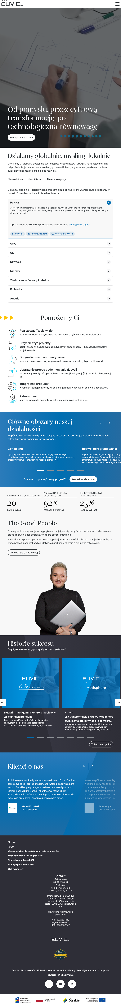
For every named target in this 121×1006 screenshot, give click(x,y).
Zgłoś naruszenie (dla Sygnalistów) (25, 855)
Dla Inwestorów (15, 869)
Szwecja (52, 975)
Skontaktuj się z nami (21, 137)
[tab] (15, 180)
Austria (15, 970)
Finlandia (41, 970)
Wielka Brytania (65, 975)
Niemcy (71, 970)
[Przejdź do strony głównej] (60, 939)
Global (51, 970)
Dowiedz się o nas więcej (24, 552)
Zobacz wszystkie (101, 744)
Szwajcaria (103, 970)
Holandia (61, 970)
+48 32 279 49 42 (64, 233)
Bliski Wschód (28, 970)
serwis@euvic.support (79, 224)
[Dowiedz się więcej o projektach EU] (22, 1000)
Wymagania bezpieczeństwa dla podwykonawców (33, 851)
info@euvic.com (39, 233)
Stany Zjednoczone (86, 970)
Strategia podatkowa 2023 (21, 864)
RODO (11, 846)
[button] (60, 202)
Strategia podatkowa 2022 (21, 860)
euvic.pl (19, 233)
